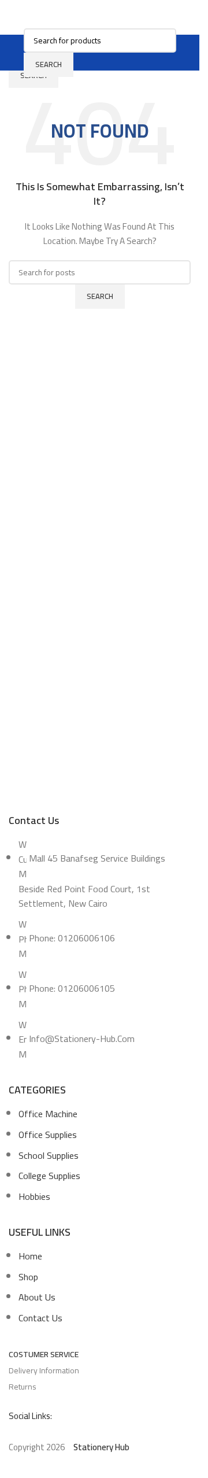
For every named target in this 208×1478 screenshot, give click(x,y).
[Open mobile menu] (17, 52)
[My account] (183, 52)
